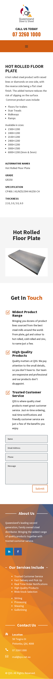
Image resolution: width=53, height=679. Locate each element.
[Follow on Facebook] (18, 551)
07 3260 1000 (19, 650)
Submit (39, 488)
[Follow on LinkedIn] (9, 551)
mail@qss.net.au (21, 657)
